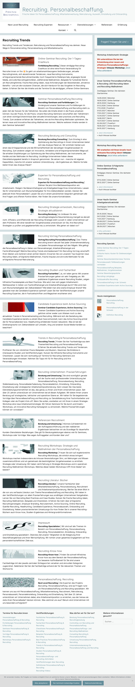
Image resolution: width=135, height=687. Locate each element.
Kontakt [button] (62, 30)
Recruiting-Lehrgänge (105, 276)
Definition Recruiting (115, 315)
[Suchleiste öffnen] (75, 30)
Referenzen (106, 25)
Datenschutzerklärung (93, 683)
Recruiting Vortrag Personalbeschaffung (59, 236)
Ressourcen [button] (63, 25)
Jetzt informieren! (106, 133)
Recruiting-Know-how (50, 551)
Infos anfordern (105, 231)
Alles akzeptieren (41, 683)
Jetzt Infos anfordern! (117, 155)
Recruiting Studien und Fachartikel (57, 270)
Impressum (44, 522)
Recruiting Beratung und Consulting (57, 135)
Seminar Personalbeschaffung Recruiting (60, 99)
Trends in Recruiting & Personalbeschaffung (62, 338)
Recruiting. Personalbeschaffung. (63, 9)
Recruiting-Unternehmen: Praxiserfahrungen (62, 372)
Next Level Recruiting (18, 25)
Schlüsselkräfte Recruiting (107, 279)
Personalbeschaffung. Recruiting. (56, 579)
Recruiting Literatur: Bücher (53, 480)
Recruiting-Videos (43, 671)
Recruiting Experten (43, 25)
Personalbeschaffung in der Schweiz (111, 282)
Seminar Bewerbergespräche (108, 273)
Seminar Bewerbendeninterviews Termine (113, 259)
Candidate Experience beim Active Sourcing (62, 304)
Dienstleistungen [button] (85, 25)
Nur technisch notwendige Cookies (66, 683)
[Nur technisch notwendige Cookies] (132, 681)
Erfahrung (122, 25)
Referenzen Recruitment (51, 420)
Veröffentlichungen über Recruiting (50, 662)
